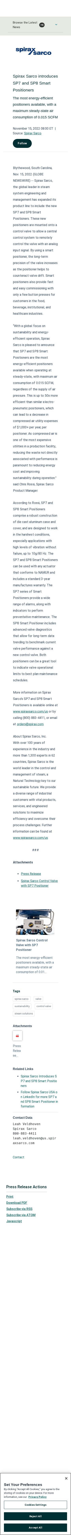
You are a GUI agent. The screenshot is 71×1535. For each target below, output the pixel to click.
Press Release (31, 874)
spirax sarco (22, 998)
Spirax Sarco (32, 133)
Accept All (35, 1527)
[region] (35, 1504)
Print (9, 1197)
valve (38, 998)
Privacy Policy (37, 1496)
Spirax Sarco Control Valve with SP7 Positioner (32, 945)
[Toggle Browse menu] (56, 24)
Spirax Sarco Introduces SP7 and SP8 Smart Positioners (39, 1081)
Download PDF (16, 1203)
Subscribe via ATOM (21, 1215)
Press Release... (17, 1050)
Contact (18, 1157)
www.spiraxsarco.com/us (30, 711)
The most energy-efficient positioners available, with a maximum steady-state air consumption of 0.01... (35, 965)
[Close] (66, 1478)
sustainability (22, 1006)
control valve (43, 1006)
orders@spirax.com (30, 724)
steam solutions (24, 1013)
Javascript (14, 1221)
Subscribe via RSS (19, 1209)
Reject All (35, 1516)
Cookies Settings (35, 1504)
